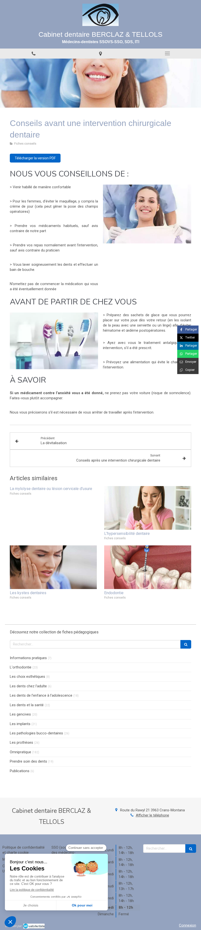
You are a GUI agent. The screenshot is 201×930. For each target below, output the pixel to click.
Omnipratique (20, 752)
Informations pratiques (28, 658)
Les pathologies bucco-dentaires (36, 733)
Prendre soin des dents (28, 761)
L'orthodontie (20, 667)
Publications (19, 771)
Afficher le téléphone (152, 815)
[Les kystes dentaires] (53, 567)
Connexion (187, 925)
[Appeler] (33, 54)
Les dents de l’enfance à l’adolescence (41, 695)
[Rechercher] (185, 644)
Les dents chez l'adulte (28, 686)
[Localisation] (100, 54)
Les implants (20, 724)
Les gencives (20, 714)
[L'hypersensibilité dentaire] (147, 508)
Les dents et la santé (27, 705)
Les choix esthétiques (27, 676)
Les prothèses (21, 742)
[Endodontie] (147, 567)
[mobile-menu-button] (167, 53)
